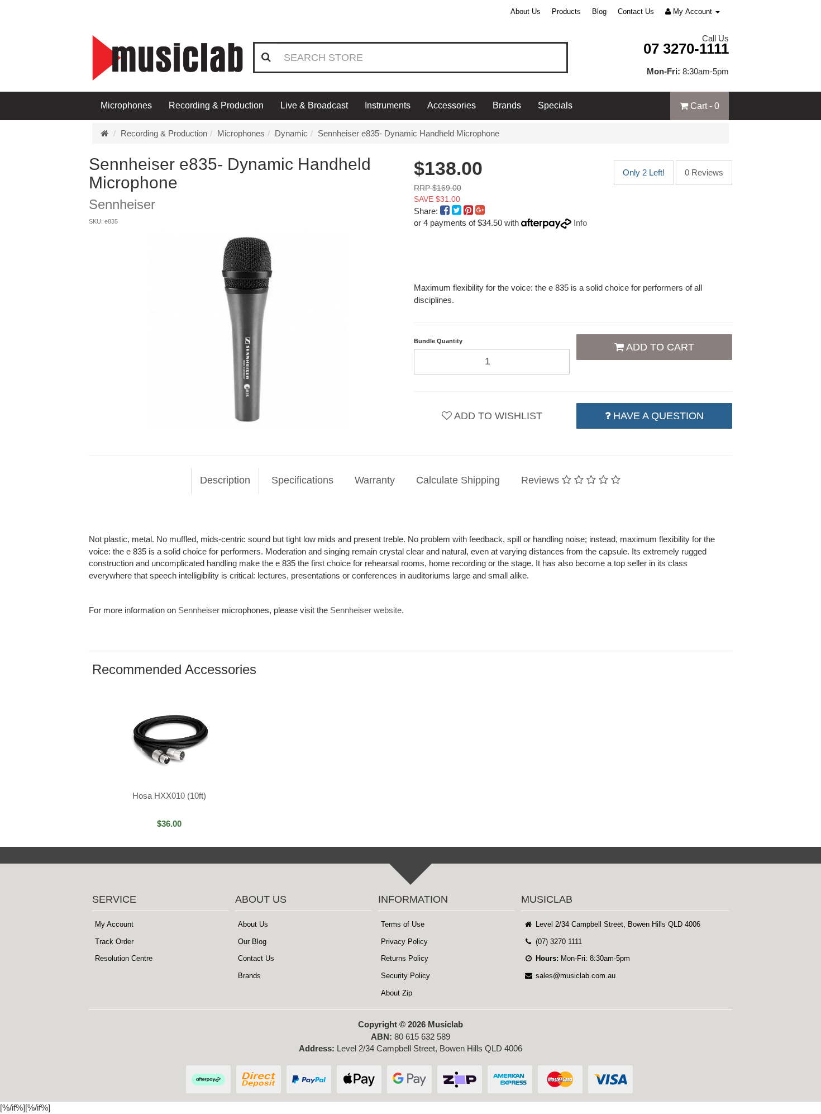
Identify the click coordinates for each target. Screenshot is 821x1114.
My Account (114, 924)
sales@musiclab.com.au (574, 975)
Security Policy (405, 975)
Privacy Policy (404, 941)
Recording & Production (216, 105)
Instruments (387, 105)
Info (580, 222)
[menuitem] (446, 211)
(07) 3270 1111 (557, 941)
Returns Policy (404, 958)
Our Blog (252, 941)
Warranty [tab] (375, 480)
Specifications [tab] (302, 480)
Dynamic (291, 133)
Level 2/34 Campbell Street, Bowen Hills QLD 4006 (616, 924)
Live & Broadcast (314, 105)
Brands (507, 105)
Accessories (451, 105)
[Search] (266, 58)
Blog (599, 11)
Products (566, 11)
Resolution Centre (123, 958)
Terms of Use (402, 924)
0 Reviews (704, 172)
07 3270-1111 (686, 48)
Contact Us (636, 11)
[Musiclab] (167, 57)
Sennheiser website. (367, 610)
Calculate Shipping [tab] (458, 480)
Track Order (114, 941)
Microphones (126, 105)
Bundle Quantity (438, 341)
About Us (525, 11)
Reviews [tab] (541, 480)
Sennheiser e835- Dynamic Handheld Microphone (408, 133)
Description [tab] (225, 480)
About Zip (396, 993)
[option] (248, 330)
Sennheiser (198, 610)
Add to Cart (659, 347)
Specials (555, 105)
